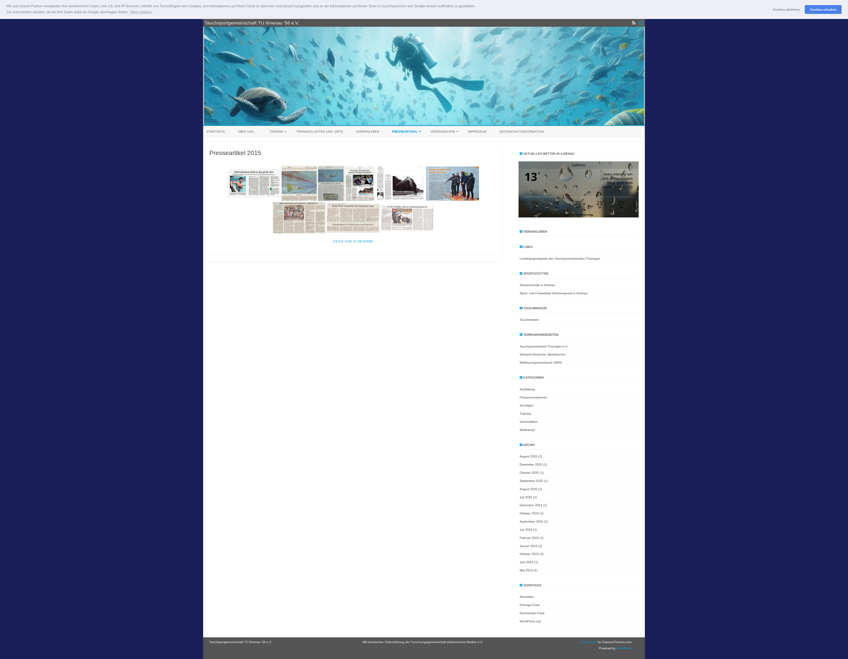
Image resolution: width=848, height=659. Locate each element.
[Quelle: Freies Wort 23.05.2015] (353, 218)
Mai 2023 (526, 570)
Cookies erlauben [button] (823, 9)
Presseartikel (405, 131)
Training (525, 413)
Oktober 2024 (529, 513)
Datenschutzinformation (521, 131)
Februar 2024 (529, 538)
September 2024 (531, 521)
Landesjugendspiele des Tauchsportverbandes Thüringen (560, 258)
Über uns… (247, 131)
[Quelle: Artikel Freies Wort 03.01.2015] (406, 217)
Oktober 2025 (529, 472)
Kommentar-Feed (532, 613)
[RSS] (634, 22)
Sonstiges (526, 405)
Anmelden (527, 597)
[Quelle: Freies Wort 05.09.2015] (331, 183)
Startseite (215, 131)
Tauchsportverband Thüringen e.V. (544, 346)
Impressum (477, 131)
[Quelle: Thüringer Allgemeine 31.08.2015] (400, 183)
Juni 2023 (526, 562)
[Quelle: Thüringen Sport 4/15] (452, 183)
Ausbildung (527, 389)
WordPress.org (530, 621)
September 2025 (531, 481)
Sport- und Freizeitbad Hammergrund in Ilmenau (554, 293)
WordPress (623, 648)
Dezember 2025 (531, 464)
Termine (276, 131)
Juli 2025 (526, 497)
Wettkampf (527, 430)
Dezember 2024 (531, 505)
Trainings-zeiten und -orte (319, 131)
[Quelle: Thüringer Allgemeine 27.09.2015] (253, 183)
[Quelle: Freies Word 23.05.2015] (299, 217)
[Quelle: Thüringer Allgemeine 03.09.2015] (360, 183)
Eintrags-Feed (529, 605)
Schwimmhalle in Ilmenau (537, 285)
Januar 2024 (528, 546)
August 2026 (528, 456)
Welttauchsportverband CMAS (541, 362)
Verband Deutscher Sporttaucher (543, 354)
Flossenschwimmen (533, 397)
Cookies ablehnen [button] (786, 9)
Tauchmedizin (529, 319)
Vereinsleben (367, 131)
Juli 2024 (526, 529)
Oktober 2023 (529, 554)
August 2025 (528, 489)
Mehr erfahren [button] (141, 12)
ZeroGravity (588, 642)
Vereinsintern (442, 131)
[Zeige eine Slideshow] (353, 241)
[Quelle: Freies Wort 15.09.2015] (299, 183)
